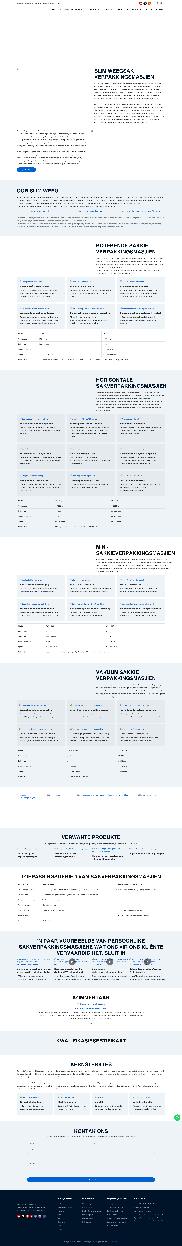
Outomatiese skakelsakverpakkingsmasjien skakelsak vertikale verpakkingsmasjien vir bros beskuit (107, 971)
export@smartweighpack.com (148, 1203)
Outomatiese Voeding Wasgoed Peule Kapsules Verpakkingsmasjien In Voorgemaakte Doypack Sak (145, 971)
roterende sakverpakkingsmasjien (131, 270)
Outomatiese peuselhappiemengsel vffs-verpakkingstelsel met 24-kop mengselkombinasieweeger (34, 971)
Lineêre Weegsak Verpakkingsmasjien (27, 855)
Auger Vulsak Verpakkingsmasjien (146, 853)
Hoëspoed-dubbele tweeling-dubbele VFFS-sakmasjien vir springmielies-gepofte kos (69, 971)
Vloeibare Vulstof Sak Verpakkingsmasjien (65, 855)
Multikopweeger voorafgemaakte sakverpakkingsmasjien (108, 857)
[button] (90, 1023)
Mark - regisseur (91, 1008)
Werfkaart (117, 1242)
